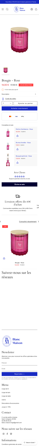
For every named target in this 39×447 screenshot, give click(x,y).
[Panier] (36, 9)
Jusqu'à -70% (6, 407)
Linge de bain (6, 392)
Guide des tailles (10, 99)
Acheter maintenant (19, 108)
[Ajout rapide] (4, 258)
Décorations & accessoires (10, 403)
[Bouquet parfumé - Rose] (8, 160)
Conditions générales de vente (12, 444)
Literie (4, 400)
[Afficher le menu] (3, 9)
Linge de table (6, 396)
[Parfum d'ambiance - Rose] (8, 133)
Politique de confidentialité (28, 377)
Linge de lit (5, 389)
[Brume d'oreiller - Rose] (8, 146)
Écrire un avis (20, 184)
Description (5, 94)
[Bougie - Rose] (19, 243)
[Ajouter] (17, 135)
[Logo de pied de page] (12, 341)
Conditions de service (8, 379)
